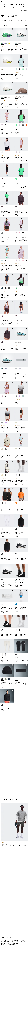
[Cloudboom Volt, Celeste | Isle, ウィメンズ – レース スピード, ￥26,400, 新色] (7, 360)
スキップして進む (23, 0)
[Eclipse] (8, 288)
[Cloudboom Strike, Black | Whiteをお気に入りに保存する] (26, 539)
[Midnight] (2, 288)
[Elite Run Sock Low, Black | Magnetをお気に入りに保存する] (12, 616)
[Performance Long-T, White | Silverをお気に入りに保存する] (12, 138)
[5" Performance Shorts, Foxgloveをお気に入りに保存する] (12, 110)
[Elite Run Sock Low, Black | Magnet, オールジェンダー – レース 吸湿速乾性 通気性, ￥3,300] (7, 621)
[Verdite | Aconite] (2, 43)
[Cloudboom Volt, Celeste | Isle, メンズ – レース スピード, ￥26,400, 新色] (21, 333)
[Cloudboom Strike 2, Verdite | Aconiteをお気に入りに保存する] (12, 29)
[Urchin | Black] (2, 206)
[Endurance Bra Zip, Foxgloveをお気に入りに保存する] (12, 382)
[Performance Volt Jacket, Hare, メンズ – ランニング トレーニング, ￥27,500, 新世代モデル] (7, 466)
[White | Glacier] (16, 475)
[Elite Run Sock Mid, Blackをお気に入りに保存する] (26, 565)
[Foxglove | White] (2, 315)
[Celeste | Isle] (16, 342)
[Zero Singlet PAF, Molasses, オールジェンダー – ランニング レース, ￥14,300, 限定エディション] (7, 494)
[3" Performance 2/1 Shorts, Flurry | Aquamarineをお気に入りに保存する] (12, 246)
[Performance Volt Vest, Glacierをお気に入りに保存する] (12, 218)
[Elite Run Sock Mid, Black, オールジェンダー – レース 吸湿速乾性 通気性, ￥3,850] (21, 571)
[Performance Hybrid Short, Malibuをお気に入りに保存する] (26, 590)
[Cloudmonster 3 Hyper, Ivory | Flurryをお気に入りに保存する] (26, 29)
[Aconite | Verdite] (5, 43)
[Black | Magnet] (19, 579)
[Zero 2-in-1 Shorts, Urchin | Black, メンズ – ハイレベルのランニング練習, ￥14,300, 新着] (7, 198)
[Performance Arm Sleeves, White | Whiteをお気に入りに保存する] (12, 640)
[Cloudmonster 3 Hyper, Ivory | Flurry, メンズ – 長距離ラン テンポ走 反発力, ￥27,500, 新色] (21, 34)
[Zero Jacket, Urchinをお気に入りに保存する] (26, 192)
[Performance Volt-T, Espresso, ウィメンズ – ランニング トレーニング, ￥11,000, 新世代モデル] (7, 414)
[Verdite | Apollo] (22, 69)
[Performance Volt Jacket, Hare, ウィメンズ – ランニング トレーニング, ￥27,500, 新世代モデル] (7, 440)
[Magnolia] (19, 232)
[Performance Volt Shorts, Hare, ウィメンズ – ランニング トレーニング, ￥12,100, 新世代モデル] (21, 414)
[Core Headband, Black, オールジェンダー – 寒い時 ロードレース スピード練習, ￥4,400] (21, 670)
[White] (2, 529)
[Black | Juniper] (19, 342)
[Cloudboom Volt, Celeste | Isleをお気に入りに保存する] (26, 328)
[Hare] (16, 422)
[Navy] (22, 97)
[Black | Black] (5, 654)
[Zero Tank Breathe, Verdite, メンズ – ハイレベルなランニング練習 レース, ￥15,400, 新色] (21, 279)
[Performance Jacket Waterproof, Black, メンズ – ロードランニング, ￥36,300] (21, 520)
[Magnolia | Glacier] (22, 260)
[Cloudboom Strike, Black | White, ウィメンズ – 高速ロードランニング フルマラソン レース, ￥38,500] (21, 545)
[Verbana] (19, 396)
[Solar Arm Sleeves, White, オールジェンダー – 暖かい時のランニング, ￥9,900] (7, 520)
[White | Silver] (26, 69)
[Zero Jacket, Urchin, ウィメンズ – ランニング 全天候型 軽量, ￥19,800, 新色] (7, 333)
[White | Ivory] (22, 579)
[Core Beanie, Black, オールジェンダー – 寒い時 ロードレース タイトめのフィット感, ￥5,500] (7, 670)
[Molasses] (2, 502)
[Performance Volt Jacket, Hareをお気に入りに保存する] (12, 434)
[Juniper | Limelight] (5, 368)
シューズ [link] (13, 21)
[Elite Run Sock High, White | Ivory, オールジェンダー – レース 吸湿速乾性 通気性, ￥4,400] (21, 621)
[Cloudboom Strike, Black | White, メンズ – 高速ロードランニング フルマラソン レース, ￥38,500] (7, 571)
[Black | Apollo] (5, 97)
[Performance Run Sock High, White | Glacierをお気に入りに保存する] (26, 461)
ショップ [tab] (3, 4)
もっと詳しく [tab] (23, 4)
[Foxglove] (2, 124)
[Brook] (22, 396)
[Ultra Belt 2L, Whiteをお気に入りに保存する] (12, 590)
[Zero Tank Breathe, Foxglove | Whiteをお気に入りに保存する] (12, 302)
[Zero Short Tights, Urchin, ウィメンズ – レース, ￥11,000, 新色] (21, 307)
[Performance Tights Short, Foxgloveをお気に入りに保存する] (26, 218)
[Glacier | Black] (19, 43)
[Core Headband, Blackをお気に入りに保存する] (26, 665)
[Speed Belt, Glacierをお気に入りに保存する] (26, 354)
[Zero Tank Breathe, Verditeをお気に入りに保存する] (26, 274)
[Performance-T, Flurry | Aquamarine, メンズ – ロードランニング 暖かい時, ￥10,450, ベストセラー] (21, 61)
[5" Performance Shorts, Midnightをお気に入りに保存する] (12, 274)
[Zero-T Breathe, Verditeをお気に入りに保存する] (26, 164)
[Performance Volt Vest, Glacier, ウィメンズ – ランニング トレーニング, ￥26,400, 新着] (7, 224)
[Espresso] (16, 396)
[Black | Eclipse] (19, 69)
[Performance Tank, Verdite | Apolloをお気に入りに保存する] (26, 110)
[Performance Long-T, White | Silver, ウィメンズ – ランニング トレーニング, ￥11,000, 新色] (7, 144)
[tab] (4, 7)
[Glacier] (2, 232)
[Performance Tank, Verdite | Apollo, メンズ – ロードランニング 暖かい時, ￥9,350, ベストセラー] (21, 116)
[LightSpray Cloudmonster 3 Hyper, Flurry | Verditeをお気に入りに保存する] (12, 83)
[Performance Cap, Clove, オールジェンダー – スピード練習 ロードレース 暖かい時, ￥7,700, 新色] (21, 88)
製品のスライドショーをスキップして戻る (14, 848)
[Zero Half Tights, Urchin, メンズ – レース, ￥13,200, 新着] (7, 170)
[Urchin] (2, 178)
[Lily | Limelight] (8, 97)
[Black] (19, 97)
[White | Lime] (8, 43)
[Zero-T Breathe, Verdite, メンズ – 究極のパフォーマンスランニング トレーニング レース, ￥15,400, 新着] (21, 170)
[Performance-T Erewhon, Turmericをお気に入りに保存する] (26, 489)
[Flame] (26, 124)
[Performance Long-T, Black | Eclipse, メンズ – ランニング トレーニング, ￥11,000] (7, 696)
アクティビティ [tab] (12, 4)
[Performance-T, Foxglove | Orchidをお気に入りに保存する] (26, 246)
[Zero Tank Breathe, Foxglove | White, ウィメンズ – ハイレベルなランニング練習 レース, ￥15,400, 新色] (7, 307)
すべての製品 (24, 10)
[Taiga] (5, 679)
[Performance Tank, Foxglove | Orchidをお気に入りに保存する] (26, 138)
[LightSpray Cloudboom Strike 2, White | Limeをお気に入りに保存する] (12, 55)
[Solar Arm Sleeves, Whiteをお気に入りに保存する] (12, 515)
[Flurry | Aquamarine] (16, 69)
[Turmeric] (16, 502)
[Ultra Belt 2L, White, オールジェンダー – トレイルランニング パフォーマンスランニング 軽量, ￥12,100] (7, 595)
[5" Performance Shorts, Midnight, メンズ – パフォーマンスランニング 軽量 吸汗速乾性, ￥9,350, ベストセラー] (7, 279)
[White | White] (2, 654)
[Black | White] (16, 553)
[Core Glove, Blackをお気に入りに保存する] (26, 640)
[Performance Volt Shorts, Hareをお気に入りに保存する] (26, 408)
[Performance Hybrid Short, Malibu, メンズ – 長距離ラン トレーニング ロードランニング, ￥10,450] (21, 595)
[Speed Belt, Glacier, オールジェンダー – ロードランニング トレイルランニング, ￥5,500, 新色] (21, 360)
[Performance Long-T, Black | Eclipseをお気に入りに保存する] (12, 691)
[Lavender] (5, 502)
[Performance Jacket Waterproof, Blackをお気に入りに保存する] (26, 515)
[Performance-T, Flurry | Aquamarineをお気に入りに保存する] (26, 55)
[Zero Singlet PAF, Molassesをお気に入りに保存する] (12, 489)
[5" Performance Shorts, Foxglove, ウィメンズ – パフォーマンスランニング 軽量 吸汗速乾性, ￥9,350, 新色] (7, 116)
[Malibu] (16, 604)
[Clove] (16, 97)
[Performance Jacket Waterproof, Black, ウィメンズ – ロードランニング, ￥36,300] (7, 545)
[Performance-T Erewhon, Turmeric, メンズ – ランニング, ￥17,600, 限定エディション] (21, 494)
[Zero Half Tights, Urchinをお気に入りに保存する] (12, 164)
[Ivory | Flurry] (16, 43)
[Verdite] (16, 178)
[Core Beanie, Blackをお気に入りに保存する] (12, 665)
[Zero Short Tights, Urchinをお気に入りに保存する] (26, 302)
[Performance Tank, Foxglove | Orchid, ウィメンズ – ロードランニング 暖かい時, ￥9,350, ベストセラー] (21, 144)
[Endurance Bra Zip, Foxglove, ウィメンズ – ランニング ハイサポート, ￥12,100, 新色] (7, 387)
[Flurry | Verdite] (2, 97)
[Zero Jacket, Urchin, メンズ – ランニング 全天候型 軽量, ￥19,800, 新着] (21, 198)
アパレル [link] (20, 21)
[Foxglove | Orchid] (16, 152)
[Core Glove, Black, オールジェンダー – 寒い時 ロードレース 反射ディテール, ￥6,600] (21, 646)
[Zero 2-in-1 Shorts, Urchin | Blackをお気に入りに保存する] (12, 192)
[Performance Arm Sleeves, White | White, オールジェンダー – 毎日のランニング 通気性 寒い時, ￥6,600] (7, 646)
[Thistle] (19, 368)
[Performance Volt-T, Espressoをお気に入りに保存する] (26, 382)
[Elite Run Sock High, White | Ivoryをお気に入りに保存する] (26, 616)
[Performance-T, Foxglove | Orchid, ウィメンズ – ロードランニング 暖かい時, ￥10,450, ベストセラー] (21, 252)
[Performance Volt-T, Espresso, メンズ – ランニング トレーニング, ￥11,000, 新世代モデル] (21, 387)
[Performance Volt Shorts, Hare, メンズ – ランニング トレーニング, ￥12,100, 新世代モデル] (21, 440)
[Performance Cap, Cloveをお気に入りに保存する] (26, 83)
